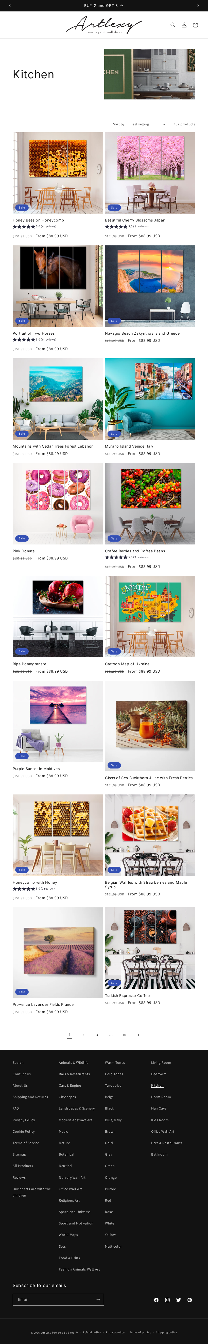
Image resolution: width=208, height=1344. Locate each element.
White (109, 1223)
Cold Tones (114, 1074)
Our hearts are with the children (32, 1192)
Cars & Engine (70, 1085)
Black (109, 1108)
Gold (109, 1143)
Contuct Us (22, 1074)
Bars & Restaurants (74, 1074)
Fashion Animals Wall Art (79, 1269)
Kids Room (160, 1120)
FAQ (16, 1108)
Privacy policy (115, 1332)
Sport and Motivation (76, 1223)
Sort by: (119, 124)
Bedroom (158, 1074)
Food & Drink (69, 1258)
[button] (10, 25)
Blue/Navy (113, 1120)
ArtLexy (46, 1332)
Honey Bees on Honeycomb (38, 220)
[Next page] (138, 1035)
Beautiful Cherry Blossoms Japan (135, 220)
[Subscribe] (98, 1300)
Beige (109, 1097)
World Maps (68, 1234)
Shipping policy (166, 1332)
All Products (23, 1165)
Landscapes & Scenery (77, 1108)
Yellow (110, 1234)
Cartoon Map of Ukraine (127, 664)
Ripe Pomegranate (29, 664)
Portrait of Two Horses (34, 333)
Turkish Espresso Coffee (127, 995)
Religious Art (69, 1200)
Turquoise (113, 1085)
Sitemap (19, 1154)
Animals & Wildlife (74, 1062)
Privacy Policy (24, 1120)
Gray (108, 1154)
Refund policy (92, 1332)
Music (63, 1131)
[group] (35, 227)
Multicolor (113, 1246)
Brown (110, 1131)
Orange (111, 1177)
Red (108, 1200)
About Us (20, 1085)
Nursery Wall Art (72, 1177)
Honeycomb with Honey (35, 882)
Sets (62, 1246)
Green (110, 1165)
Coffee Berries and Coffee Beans (135, 551)
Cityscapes (67, 1097)
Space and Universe (75, 1211)
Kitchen (157, 1085)
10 (124, 1034)
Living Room (161, 1062)
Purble (110, 1189)
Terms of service (140, 1332)
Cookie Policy (24, 1131)
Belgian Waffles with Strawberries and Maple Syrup (146, 884)
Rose (109, 1211)
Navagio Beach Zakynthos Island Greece (142, 333)
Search (18, 1062)
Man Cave (159, 1108)
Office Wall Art (70, 1189)
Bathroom (159, 1154)
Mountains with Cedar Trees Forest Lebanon (53, 446)
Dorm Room (161, 1097)
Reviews (19, 1177)
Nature (64, 1143)
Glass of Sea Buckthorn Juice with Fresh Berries (149, 778)
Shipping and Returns (30, 1097)
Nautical (66, 1165)
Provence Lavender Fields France (43, 1004)
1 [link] (70, 1034)
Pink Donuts (23, 551)
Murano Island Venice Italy (129, 446)
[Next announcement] (198, 5)
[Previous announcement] (9, 5)
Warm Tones (115, 1062)
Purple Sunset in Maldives (36, 768)
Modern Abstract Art (75, 1120)
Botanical (66, 1154)
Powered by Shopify (65, 1332)
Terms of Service (26, 1143)
